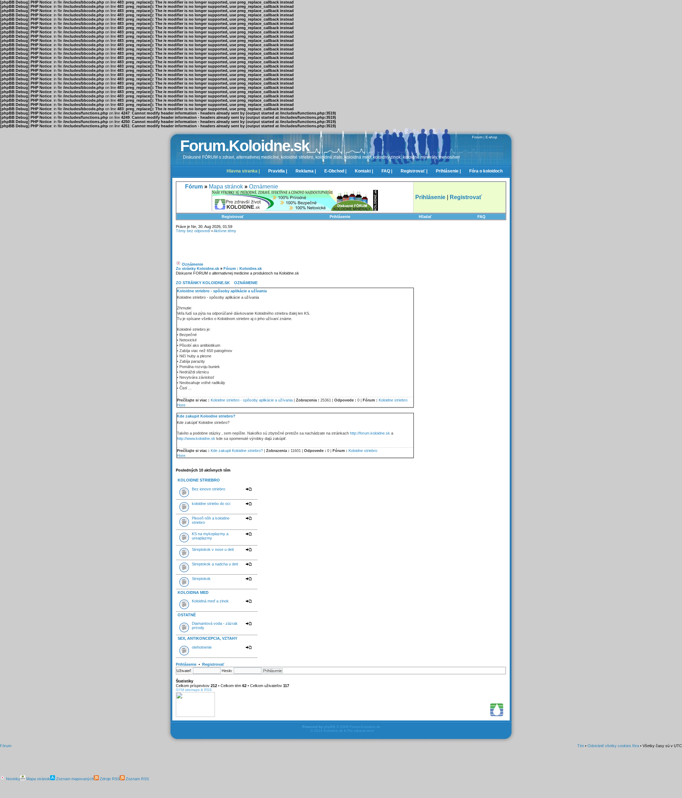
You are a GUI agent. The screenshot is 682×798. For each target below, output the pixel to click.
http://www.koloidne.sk (196, 438)
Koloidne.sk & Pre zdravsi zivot (349, 731)
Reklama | (306, 171)
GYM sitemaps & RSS (194, 690)
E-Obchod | (335, 171)
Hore (181, 405)
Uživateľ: (184, 671)
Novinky (12, 779)
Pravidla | (277, 171)
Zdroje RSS (109, 779)
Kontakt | (364, 171)
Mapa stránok (226, 186)
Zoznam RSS (137, 779)
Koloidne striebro (393, 400)
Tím (580, 746)
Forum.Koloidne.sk (244, 145)
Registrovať (233, 216)
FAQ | (386, 171)
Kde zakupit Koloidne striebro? (206, 416)
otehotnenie (202, 647)
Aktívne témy (224, 231)
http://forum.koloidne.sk (370, 433)
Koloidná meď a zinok (210, 601)
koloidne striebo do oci (211, 503)
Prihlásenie (340, 216)
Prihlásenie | (448, 171)
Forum (477, 137)
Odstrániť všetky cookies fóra (613, 746)
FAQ (481, 216)
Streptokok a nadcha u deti (215, 564)
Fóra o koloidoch (486, 171)
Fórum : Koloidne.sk (242, 268)
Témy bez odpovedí (193, 231)
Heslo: (227, 671)
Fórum (5, 746)
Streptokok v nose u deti (213, 549)
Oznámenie (263, 186)
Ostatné (187, 615)
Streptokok (201, 578)
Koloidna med (193, 592)
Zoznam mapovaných (74, 779)
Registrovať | (414, 171)
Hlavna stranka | (243, 171)
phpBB (329, 727)
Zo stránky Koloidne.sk (197, 268)
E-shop (491, 137)
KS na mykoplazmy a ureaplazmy (210, 536)
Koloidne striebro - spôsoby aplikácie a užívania (222, 291)
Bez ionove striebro (208, 489)
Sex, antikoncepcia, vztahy (207, 638)
